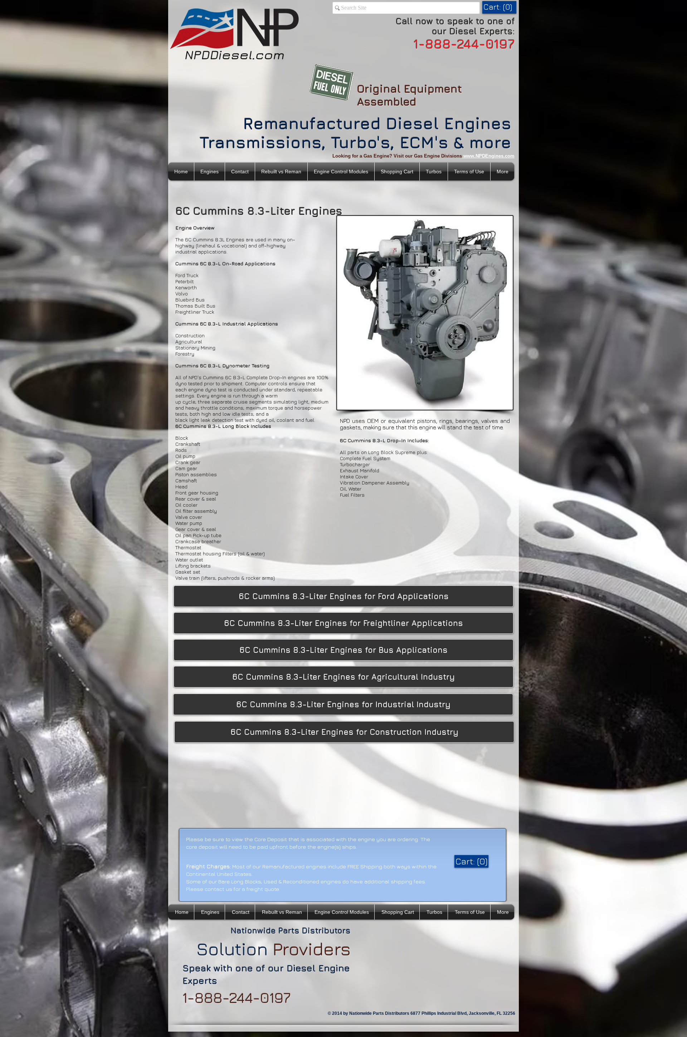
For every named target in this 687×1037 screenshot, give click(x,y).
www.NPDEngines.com (489, 156)
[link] (498, 6)
